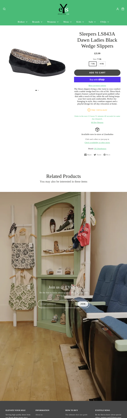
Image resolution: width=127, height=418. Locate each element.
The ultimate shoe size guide (76, 415)
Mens (66, 22)
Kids (78, 22)
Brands (36, 22)
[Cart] (122, 9)
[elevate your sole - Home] (63, 9)
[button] (36, 90)
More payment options (97, 86)
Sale (91, 22)
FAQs (103, 22)
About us (39, 415)
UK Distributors (100, 149)
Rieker (21, 22)
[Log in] (117, 9)
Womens (51, 22)
